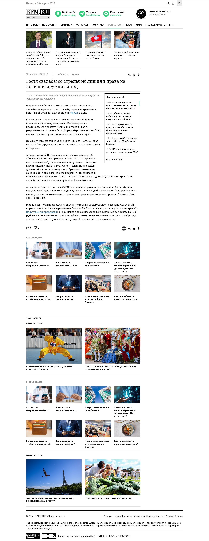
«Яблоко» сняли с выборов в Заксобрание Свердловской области (118, 116)
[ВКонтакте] (129, 75)
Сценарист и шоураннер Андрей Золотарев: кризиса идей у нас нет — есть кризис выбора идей (68, 58)
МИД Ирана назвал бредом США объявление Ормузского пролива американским (119, 129)
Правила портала (155, 516)
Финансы (82, 24)
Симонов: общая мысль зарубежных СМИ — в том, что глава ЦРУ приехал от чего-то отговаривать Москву (38, 58)
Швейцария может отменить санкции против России (94, 55)
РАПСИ (73, 112)
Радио (117, 516)
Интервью (32, 24)
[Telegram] (134, 75)
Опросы (179, 516)
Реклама (108, 516)
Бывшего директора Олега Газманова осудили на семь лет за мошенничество (121, 105)
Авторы (169, 516)
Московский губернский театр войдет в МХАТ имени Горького (122, 141)
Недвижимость (155, 24)
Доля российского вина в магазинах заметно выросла (126, 55)
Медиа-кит (139, 516)
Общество (114, 24)
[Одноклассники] (138, 75)
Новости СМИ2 (33, 317)
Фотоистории (34, 323)
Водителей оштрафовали (41, 211)
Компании (65, 24)
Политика (97, 24)
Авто (139, 24)
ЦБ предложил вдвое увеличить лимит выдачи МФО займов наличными (122, 152)
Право (128, 24)
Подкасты (48, 24)
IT (170, 24)
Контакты (127, 516)
